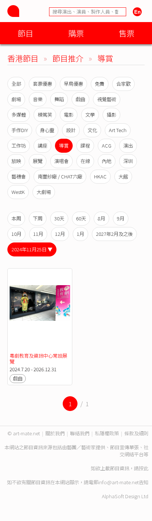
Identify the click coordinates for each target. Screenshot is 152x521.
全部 (16, 83)
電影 (68, 114)
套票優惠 (42, 83)
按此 (143, 468)
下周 (37, 218)
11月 (38, 233)
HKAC (100, 176)
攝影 (111, 114)
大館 (123, 176)
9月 (120, 218)
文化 (92, 130)
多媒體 (18, 114)
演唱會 (61, 160)
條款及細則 (136, 433)
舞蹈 (59, 99)
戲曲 (80, 99)
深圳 (128, 160)
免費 (99, 83)
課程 (85, 145)
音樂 (37, 99)
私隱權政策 (107, 433)
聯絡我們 (79, 433)
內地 (106, 160)
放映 (16, 160)
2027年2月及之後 (114, 233)
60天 (81, 218)
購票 (76, 33)
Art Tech (118, 130)
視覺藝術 (106, 99)
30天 (59, 218)
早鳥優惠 (73, 83)
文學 (90, 114)
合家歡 (123, 83)
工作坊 (18, 145)
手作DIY (19, 130)
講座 (42, 145)
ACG (106, 145)
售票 (126, 33)
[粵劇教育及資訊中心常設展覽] (40, 310)
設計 (71, 130)
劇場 (16, 99)
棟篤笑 (45, 114)
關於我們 (55, 433)
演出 (128, 145)
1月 (80, 233)
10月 (16, 233)
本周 (16, 218)
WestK (18, 191)
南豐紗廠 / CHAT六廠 (60, 176)
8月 (101, 218)
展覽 (37, 160)
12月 (60, 233)
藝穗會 (18, 176)
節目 (25, 33)
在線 (85, 160)
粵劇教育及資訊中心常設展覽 (38, 358)
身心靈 (47, 130)
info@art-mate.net (118, 482)
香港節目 (22, 58)
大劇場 (44, 191)
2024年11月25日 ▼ (31, 249)
